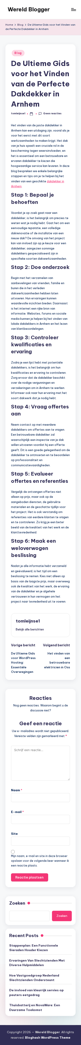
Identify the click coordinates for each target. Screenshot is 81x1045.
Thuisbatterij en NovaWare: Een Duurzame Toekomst (34, 1007)
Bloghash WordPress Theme (47, 1037)
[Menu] (73, 9)
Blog (18, 53)
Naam (16, 790)
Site (14, 834)
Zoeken (17, 903)
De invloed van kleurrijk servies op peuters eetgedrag (36, 992)
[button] (30, 629)
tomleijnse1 (28, 621)
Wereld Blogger (29, 9)
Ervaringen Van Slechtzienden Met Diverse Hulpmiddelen (37, 962)
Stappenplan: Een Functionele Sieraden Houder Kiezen (33, 947)
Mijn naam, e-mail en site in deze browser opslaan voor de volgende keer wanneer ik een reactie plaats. (40, 860)
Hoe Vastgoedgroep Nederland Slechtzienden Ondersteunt (34, 977)
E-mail (17, 812)
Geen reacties (52, 113)
